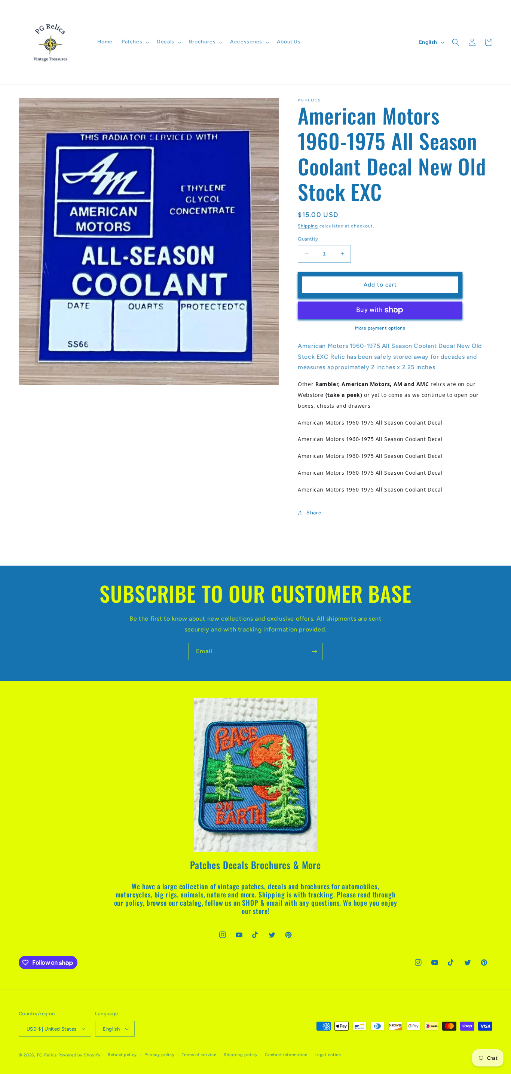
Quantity (308, 239)
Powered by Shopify (79, 1055)
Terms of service (199, 1054)
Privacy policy (159, 1054)
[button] (134, 42)
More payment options (380, 328)
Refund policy (122, 1054)
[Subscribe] (314, 651)
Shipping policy (241, 1054)
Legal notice (328, 1054)
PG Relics (47, 1055)
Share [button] (313, 513)
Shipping (308, 226)
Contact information (286, 1054)
